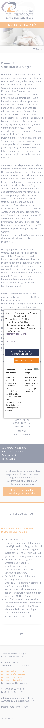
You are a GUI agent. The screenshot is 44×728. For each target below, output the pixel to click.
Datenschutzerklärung (16, 333)
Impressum (11, 341)
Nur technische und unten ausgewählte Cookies (22, 352)
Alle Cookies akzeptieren (26, 360)
